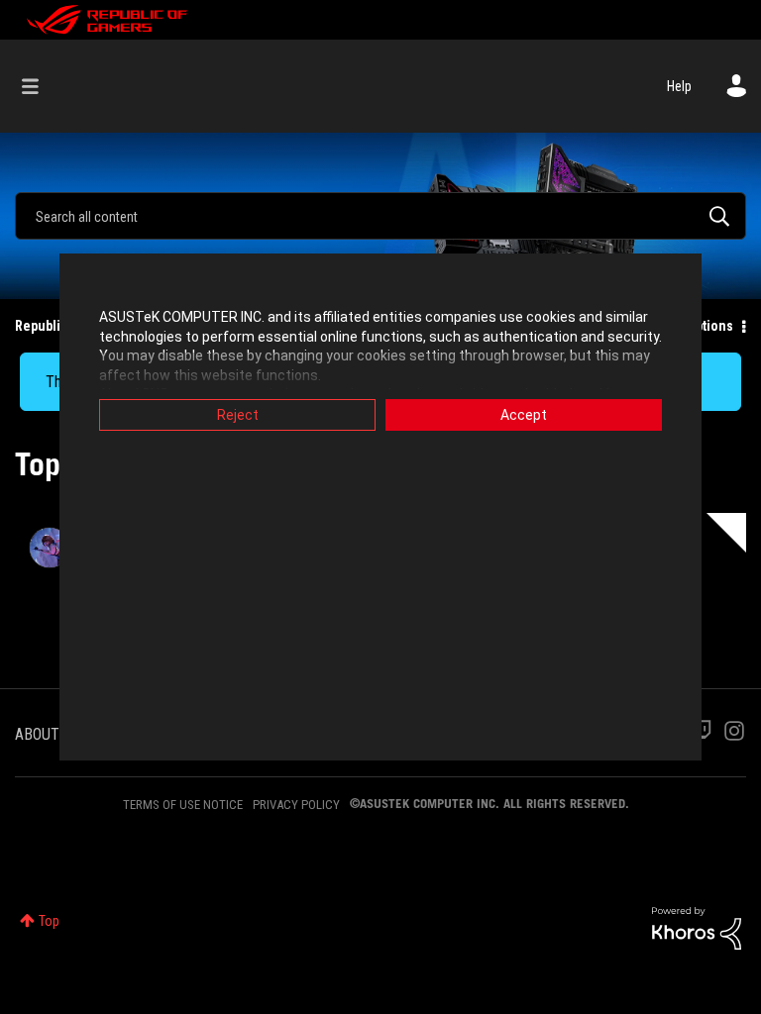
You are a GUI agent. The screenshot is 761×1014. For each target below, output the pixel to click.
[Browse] (40, 86)
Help (679, 86)
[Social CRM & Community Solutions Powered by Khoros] (696, 927)
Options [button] (710, 326)
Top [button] (49, 921)
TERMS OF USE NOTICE (183, 804)
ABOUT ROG (52, 734)
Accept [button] (523, 415)
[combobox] (380, 216)
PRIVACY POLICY (296, 804)
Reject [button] (238, 415)
